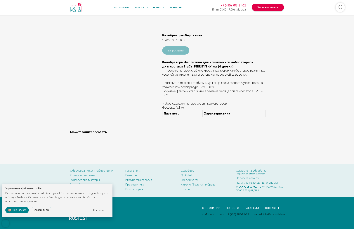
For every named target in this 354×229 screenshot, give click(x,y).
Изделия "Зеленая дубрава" (198, 184)
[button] (268, 7)
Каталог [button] (140, 7)
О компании (121, 7)
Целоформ (188, 170)
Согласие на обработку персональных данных (251, 172)
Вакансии (251, 208)
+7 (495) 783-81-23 (233, 5)
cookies (25, 193)
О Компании (211, 208)
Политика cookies (247, 178)
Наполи (185, 189)
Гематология (133, 170)
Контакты (176, 7)
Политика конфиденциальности (257, 182)
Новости (158, 7)
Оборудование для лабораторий (91, 170)
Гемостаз (131, 175)
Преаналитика (134, 184)
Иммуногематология (138, 180)
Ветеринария (134, 189)
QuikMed (186, 175)
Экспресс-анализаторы (85, 180)
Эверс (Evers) (189, 180)
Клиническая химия (82, 175)
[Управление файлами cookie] (5, 223)
